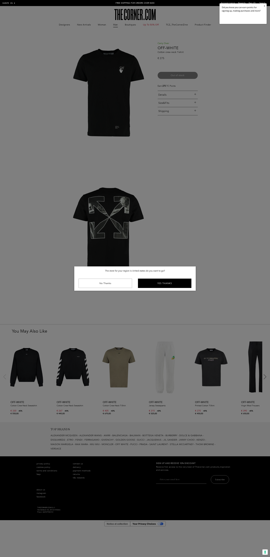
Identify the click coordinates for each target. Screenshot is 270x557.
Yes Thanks (164, 283)
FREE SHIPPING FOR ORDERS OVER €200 (135, 3)
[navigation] (9, 3)
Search (262, 3)
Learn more (231, 18)
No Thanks (105, 283)
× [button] (264, 6)
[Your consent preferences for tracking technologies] (265, 552)
